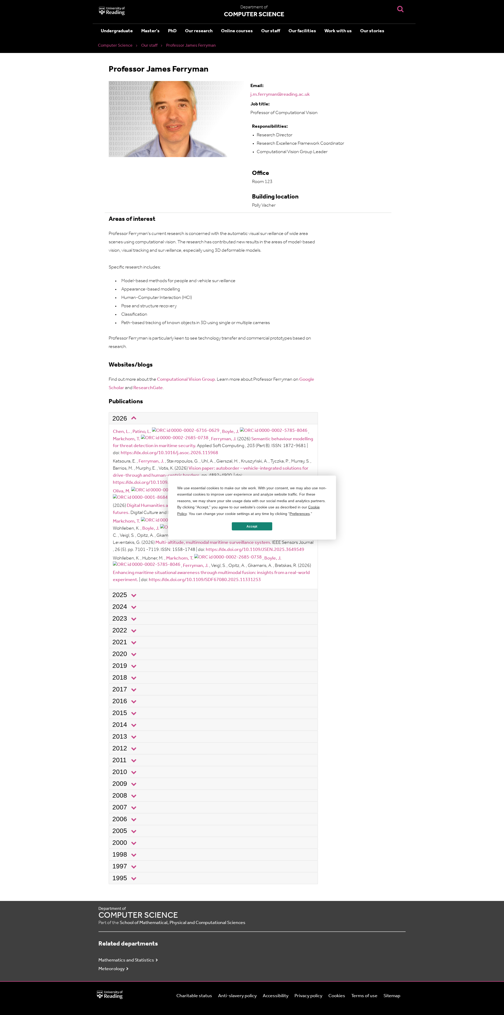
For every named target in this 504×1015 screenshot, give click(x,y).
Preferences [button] (300, 513)
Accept (251, 526)
